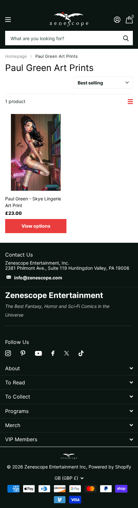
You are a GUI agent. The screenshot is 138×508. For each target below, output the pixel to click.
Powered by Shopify (110, 466)
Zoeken (126, 38)
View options (36, 226)
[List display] (130, 101)
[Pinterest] (23, 353)
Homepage (16, 56)
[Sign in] (117, 19)
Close (69, 368)
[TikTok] (81, 353)
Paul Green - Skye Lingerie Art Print (33, 202)
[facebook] (53, 353)
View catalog (9, 19)
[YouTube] (38, 353)
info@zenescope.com (38, 277)
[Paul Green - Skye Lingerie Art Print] (35, 152)
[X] (66, 353)
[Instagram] (8, 353)
